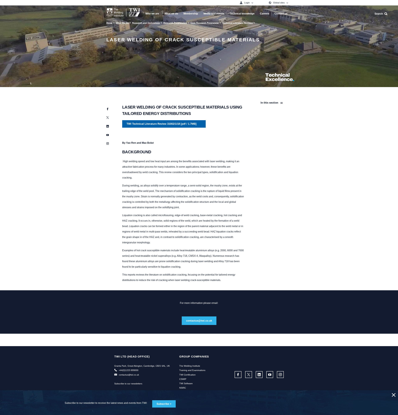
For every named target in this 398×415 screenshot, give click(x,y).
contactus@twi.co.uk (199, 320)
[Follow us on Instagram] (280, 374)
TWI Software (186, 383)
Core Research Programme (205, 23)
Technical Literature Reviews (237, 23)
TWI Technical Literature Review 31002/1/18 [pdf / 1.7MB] (162, 123)
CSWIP (182, 379)
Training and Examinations (192, 370)
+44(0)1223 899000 (128, 370)
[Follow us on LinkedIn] (259, 374)
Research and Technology (146, 23)
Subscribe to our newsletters (128, 383)
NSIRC (182, 388)
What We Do (122, 23)
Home (109, 23)
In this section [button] (270, 102)
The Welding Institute (189, 366)
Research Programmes (175, 23)
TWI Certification (187, 374)
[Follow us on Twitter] (248, 374)
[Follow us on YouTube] (269, 374)
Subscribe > (164, 403)
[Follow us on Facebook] (238, 374)
